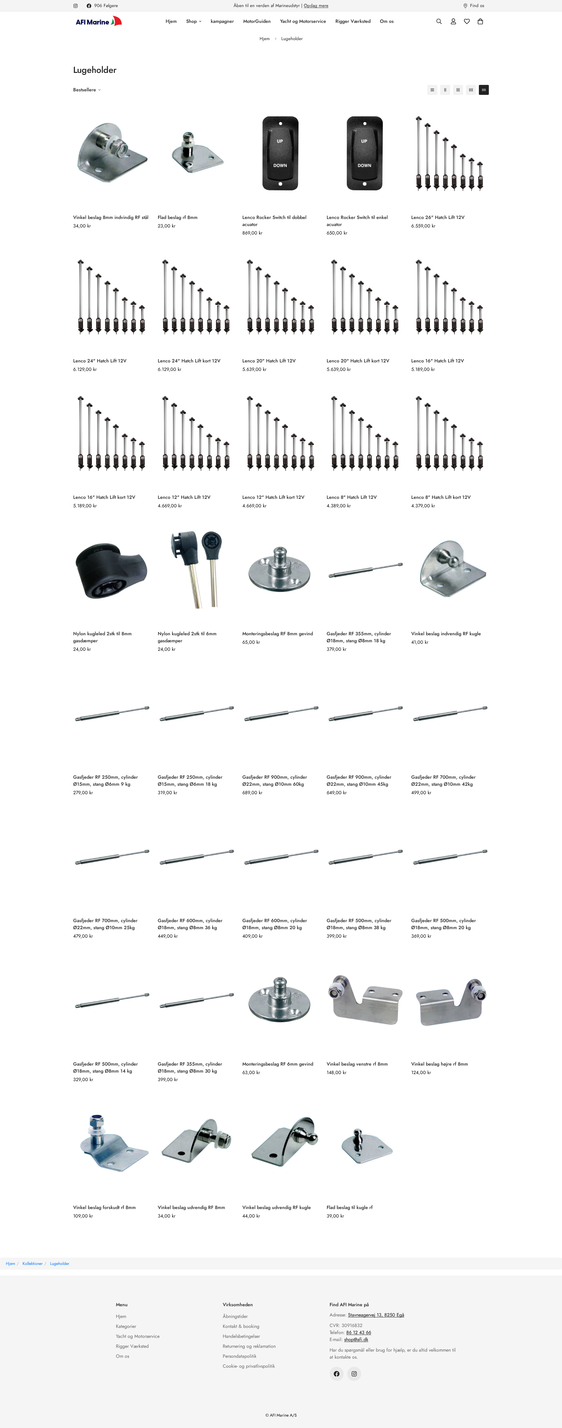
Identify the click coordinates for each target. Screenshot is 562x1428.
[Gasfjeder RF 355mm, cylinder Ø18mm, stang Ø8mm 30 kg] (196, 1000)
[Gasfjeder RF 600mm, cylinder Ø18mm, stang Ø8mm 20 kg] (281, 856)
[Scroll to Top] (550, 1396)
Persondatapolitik (239, 1356)
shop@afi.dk (356, 1339)
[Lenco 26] (450, 153)
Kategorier (126, 1326)
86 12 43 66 (358, 1332)
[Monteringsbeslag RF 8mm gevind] (281, 569)
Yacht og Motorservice (303, 21)
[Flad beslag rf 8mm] (196, 153)
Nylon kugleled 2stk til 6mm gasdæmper (187, 637)
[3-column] (458, 90)
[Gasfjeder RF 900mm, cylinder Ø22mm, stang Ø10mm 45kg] (365, 713)
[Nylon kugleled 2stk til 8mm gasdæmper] (112, 569)
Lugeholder (59, 1263)
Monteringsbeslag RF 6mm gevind (277, 1064)
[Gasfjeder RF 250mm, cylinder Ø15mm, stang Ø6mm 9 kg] (112, 713)
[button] (480, 21)
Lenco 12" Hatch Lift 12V (184, 497)
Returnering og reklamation (249, 1346)
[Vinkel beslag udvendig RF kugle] (281, 1143)
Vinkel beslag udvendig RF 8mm (191, 1207)
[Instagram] (75, 6)
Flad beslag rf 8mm (178, 217)
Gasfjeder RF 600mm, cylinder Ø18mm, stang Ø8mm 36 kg (190, 924)
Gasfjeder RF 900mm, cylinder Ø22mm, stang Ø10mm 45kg (359, 780)
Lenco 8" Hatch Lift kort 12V (441, 497)
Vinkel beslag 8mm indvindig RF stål (110, 217)
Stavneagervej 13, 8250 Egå (376, 1314)
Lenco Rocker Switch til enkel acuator (357, 221)
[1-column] (432, 90)
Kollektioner (33, 1263)
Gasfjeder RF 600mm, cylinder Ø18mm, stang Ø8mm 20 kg (274, 924)
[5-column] (484, 90)
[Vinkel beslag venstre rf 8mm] (365, 1000)
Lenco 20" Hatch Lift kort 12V (358, 360)
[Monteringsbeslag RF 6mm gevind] (281, 1000)
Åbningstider (235, 1316)
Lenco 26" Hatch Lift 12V (438, 217)
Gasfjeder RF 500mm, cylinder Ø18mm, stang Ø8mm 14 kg (105, 1067)
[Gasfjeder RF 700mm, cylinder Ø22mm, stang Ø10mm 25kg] (112, 856)
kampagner (222, 21)
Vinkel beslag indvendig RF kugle (446, 633)
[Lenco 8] (365, 433)
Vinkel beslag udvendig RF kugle (276, 1207)
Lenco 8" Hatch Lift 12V (352, 497)
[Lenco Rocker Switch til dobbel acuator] (281, 153)
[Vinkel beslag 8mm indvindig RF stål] (112, 153)
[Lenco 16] (450, 297)
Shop (191, 21)
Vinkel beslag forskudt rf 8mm (104, 1207)
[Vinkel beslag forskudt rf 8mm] (112, 1143)
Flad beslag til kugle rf (350, 1207)
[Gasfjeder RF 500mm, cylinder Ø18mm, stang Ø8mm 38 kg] (365, 856)
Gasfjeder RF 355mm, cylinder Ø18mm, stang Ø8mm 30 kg (190, 1067)
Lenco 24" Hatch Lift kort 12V (189, 360)
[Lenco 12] (196, 433)
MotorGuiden (257, 21)
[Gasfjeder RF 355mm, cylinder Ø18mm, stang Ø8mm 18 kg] (365, 569)
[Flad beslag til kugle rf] (365, 1143)
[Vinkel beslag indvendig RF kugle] (450, 569)
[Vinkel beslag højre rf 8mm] (450, 1000)
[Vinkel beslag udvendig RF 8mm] (196, 1143)
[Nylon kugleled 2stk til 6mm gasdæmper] (196, 569)
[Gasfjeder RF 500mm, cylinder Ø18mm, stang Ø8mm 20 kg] (450, 856)
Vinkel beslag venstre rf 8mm (357, 1064)
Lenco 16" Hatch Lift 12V (437, 360)
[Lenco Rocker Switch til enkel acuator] (365, 153)
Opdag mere (316, 5)
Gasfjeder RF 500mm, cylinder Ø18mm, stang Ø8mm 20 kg (443, 924)
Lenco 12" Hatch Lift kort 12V (273, 497)
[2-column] (445, 90)
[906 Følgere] (337, 1374)
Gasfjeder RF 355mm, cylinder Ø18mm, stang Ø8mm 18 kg (359, 637)
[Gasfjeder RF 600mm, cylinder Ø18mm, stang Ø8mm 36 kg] (196, 856)
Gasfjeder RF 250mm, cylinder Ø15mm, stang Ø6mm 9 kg (105, 780)
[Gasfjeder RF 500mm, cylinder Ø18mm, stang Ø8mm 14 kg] (112, 1000)
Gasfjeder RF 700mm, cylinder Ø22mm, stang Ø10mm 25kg (105, 924)
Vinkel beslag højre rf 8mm (439, 1064)
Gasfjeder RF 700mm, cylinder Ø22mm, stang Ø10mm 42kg (443, 780)
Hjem (171, 21)
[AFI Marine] (98, 21)
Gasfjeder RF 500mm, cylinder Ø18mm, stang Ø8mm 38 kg (359, 924)
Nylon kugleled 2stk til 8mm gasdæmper (102, 637)
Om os (387, 21)
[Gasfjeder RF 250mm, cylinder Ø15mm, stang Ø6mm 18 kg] (196, 713)
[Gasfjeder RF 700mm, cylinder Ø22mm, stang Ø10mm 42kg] (450, 713)
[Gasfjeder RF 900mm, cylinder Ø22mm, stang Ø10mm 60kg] (281, 713)
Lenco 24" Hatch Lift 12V (99, 360)
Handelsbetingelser (241, 1336)
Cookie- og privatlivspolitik (249, 1366)
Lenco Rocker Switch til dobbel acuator (274, 221)
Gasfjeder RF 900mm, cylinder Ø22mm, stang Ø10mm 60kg (274, 780)
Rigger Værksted (353, 21)
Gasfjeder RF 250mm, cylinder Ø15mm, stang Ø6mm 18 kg (190, 780)
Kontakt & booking (241, 1326)
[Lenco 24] (112, 297)
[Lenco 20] (281, 297)
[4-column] (471, 90)
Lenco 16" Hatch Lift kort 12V (104, 497)
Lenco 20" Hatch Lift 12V (269, 360)
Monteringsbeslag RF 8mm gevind (277, 633)
